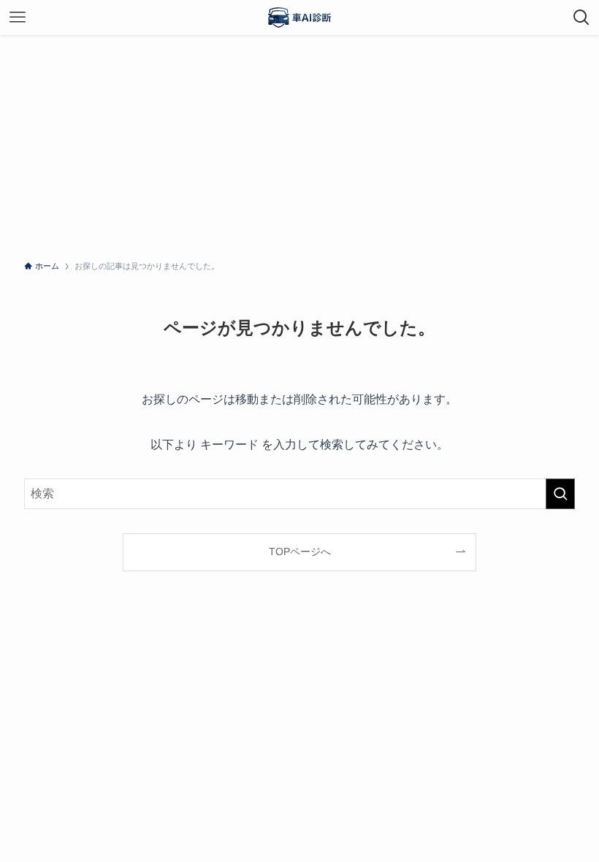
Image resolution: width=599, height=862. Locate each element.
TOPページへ (300, 551)
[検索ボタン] (581, 17)
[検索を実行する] (560, 493)
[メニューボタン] (17, 17)
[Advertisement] (299, 144)
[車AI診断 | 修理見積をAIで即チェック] (299, 17)
